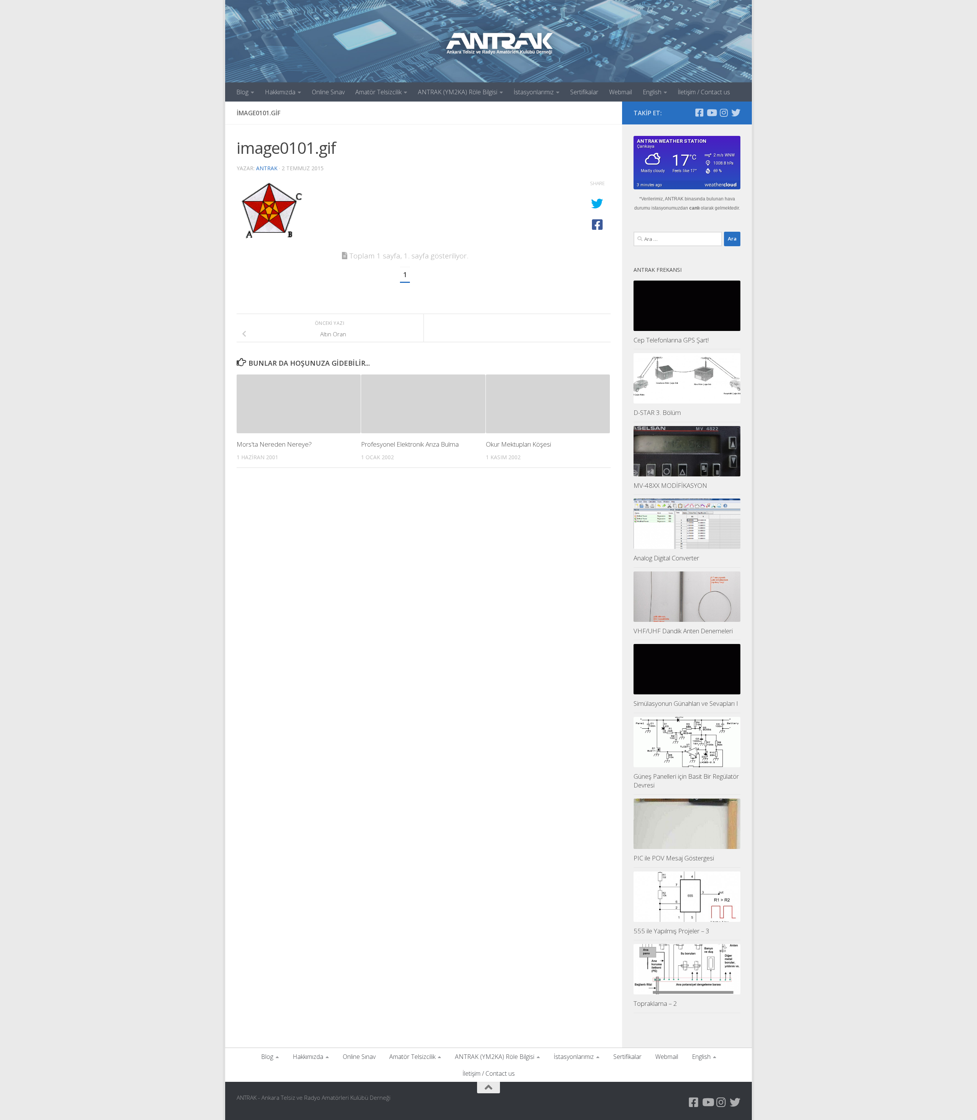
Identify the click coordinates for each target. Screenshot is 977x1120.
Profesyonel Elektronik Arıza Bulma (410, 444)
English (652, 92)
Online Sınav (328, 92)
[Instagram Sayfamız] (723, 112)
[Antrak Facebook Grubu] (699, 112)
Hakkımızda (280, 92)
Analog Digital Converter (666, 558)
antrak (266, 168)
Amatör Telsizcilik (378, 92)
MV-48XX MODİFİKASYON (670, 485)
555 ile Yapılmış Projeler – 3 (671, 930)
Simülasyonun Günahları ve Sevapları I (686, 703)
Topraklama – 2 (655, 1003)
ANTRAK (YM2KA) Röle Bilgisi (457, 92)
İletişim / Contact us (704, 92)
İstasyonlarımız (534, 92)
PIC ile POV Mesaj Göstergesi (674, 858)
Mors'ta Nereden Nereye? (274, 444)
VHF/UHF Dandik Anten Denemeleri (683, 630)
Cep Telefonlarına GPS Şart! (671, 340)
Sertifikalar (584, 92)
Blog (242, 92)
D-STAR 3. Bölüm (657, 412)
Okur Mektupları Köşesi (518, 444)
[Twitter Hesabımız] (735, 112)
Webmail (620, 92)
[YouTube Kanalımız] (711, 112)
